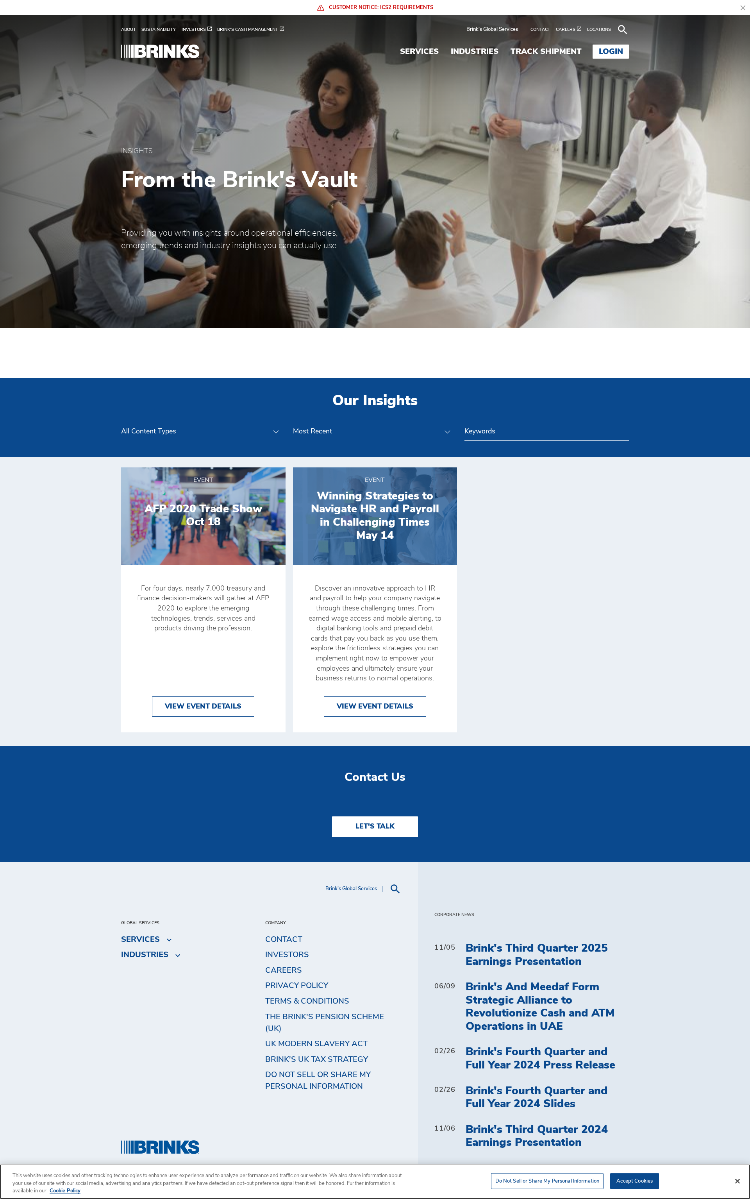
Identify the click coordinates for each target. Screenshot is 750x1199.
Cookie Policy (65, 1191)
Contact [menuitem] (283, 939)
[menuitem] (131, 29)
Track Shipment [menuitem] (546, 51)
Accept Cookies (634, 1180)
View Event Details (203, 706)
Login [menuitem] (611, 51)
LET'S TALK (375, 826)
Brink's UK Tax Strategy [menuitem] (316, 1059)
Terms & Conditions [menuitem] (307, 1001)
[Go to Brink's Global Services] (160, 51)
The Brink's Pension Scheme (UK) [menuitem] (324, 1023)
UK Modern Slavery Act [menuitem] (316, 1044)
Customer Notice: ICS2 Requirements (380, 7)
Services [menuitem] (419, 51)
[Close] (737, 1181)
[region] (375, 1181)
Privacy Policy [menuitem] (296, 986)
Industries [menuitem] (474, 51)
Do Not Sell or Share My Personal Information (547, 1180)
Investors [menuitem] (287, 955)
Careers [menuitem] (283, 970)
